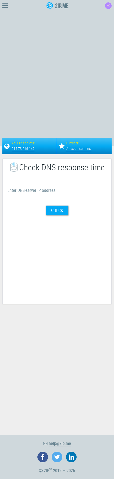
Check (57, 210)
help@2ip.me (60, 443)
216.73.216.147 (23, 148)
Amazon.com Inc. (78, 148)
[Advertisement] (57, 68)
